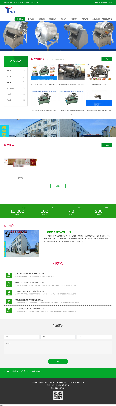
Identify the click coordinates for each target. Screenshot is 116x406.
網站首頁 (20, 19)
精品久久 (2, 405)
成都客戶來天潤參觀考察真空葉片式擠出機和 (29, 274)
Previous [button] (23, 33)
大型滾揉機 (96, 19)
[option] (58, 32)
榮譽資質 (63, 19)
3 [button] (58, 50)
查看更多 (106, 59)
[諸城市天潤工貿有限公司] (10, 9)
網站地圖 (22, 371)
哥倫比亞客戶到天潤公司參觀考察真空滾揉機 (29, 282)
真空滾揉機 (52, 19)
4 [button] (60, 50)
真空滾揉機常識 (107, 19)
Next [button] (93, 33)
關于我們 (31, 19)
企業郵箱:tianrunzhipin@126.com (102, 2)
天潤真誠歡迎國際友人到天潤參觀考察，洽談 (29, 309)
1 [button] (55, 50)
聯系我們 (74, 19)
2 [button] (57, 50)
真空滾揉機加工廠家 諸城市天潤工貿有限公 (29, 300)
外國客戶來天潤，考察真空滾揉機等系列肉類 (29, 291)
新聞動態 (42, 19)
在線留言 (85, 19)
